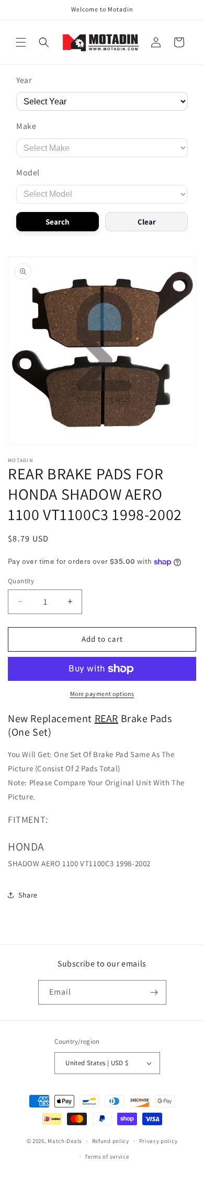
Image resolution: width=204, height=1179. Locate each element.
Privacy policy (158, 1141)
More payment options (102, 694)
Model (28, 172)
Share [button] (28, 895)
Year (23, 80)
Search (58, 222)
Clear (147, 222)
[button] (20, 42)
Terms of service (107, 1156)
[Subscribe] (154, 992)
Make (26, 126)
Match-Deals (65, 1141)
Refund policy (110, 1141)
